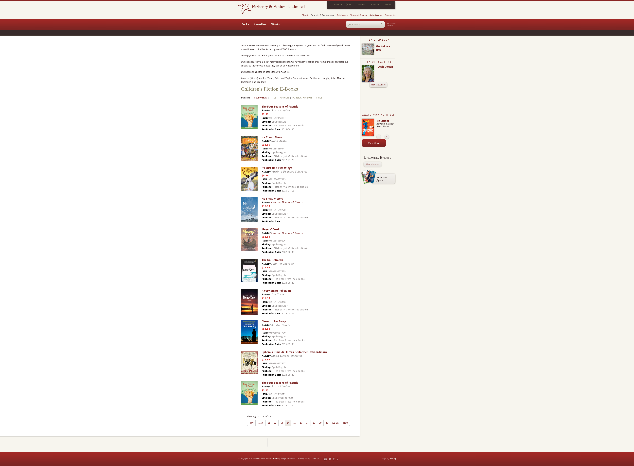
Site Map (315, 458)
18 (314, 422)
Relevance (260, 97)
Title (273, 97)
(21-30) (335, 422)
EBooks (275, 24)
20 (327, 422)
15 (294, 422)
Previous (379, 137)
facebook (333, 459)
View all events (372, 164)
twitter (330, 459)
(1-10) (261, 422)
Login (388, 4)
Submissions (376, 15)
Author (284, 97)
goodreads (337, 459)
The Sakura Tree (383, 48)
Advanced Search (391, 24)
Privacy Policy (304, 458)
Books (245, 24)
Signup (361, 4)
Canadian (260, 24)
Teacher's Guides (358, 15)
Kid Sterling (382, 121)
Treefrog (392, 458)
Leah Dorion (385, 67)
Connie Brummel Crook (287, 202)
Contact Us (390, 15)
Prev (251, 422)
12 (275, 422)
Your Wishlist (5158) (341, 4)
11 (269, 422)
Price (319, 97)
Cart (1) (375, 4)
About (305, 15)
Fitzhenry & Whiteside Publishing (266, 458)
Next (345, 422)
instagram (325, 459)
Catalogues (342, 15)
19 (320, 422)
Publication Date (302, 97)
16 (301, 422)
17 (307, 422)
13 (282, 422)
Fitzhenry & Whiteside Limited (271, 9)
